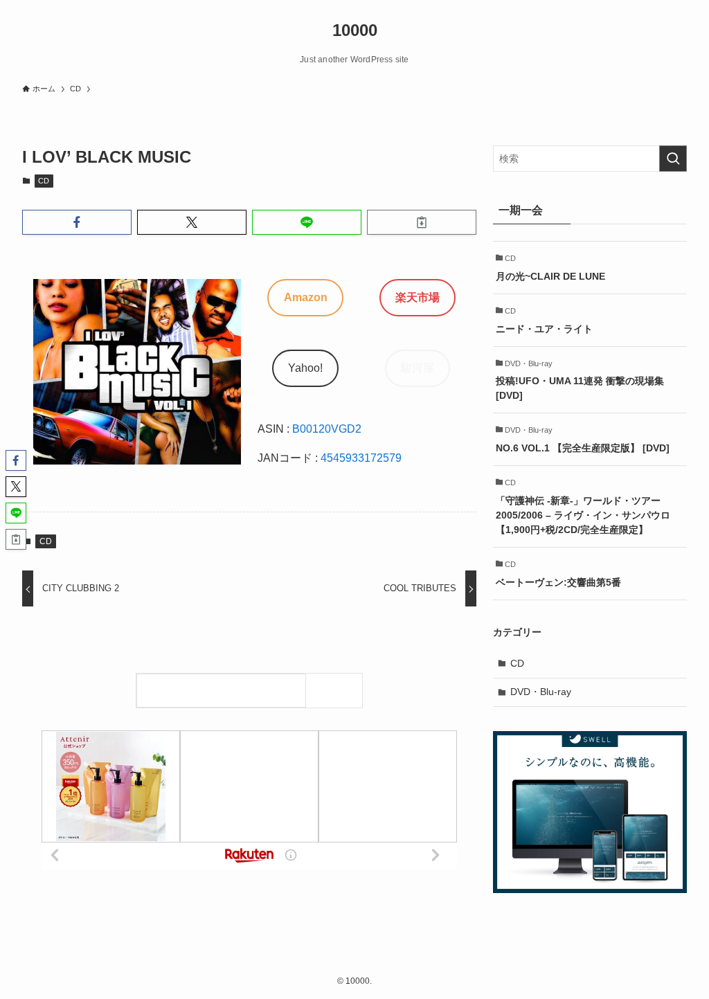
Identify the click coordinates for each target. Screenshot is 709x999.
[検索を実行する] (673, 158)
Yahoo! (305, 368)
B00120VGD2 (326, 429)
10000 (354, 30)
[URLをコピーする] (421, 222)
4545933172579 (361, 458)
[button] (77, 222)
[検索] (337, 691)
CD (43, 181)
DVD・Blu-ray (540, 691)
